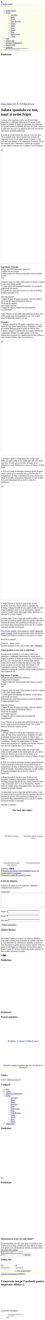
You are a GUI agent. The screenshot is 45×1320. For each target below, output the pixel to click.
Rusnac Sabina (6, 104)
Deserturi (14, 1104)
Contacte (9, 47)
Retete (8, 13)
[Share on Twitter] (11, 869)
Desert (13, 24)
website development (9, 1274)
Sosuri (13, 1117)
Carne (13, 36)
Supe (12, 28)
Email (4, 916)
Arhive (3, 1080)
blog (7, 39)
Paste (13, 1106)
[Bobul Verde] (6, 4)
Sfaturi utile (10, 41)
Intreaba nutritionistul (14, 43)
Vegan (13, 30)
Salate (13, 26)
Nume (4, 912)
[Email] (5, 955)
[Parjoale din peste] (33, 850)
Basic (13, 17)
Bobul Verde (25, 1271)
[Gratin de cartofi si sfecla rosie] (33, 823)
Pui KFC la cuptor (12, 836)
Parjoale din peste (33, 863)
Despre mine (10, 45)
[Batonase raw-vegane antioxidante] (11, 850)
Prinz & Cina (16, 21)
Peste (13, 32)
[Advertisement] (22, 80)
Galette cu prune (15, 875)
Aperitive (14, 15)
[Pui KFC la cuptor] (11, 823)
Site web (4, 920)
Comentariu (5, 892)
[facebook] (3, 955)
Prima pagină (11, 11)
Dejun (13, 19)
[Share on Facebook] (9, 869)
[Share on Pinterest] (13, 869)
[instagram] (2, 955)
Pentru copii (15, 34)
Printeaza (38, 646)
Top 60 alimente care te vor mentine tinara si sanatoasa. (20, 872)
